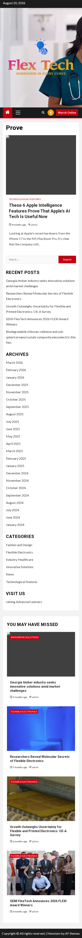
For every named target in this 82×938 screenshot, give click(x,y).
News (10, 574)
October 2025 (16, 399)
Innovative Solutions (19, 567)
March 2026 (14, 362)
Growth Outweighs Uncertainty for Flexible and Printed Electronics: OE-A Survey (38, 831)
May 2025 (13, 436)
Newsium (53, 933)
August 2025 (14, 414)
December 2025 (17, 385)
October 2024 (16, 488)
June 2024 (13, 517)
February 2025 (16, 458)
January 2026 (15, 377)
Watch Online (67, 112)
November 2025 (17, 392)
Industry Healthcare (19, 559)
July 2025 (12, 421)
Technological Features (25, 199)
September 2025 (17, 407)
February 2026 (16, 370)
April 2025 (13, 443)
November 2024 (17, 480)
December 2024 (17, 473)
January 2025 (15, 466)
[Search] (43, 112)
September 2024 (17, 495)
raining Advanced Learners (24, 602)
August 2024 (14, 502)
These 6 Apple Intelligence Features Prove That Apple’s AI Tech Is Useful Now (39, 211)
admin (34, 224)
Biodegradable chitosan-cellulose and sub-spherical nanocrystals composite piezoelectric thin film (41, 337)
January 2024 (15, 524)
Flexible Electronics (19, 552)
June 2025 (13, 429)
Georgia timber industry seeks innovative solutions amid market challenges (35, 687)
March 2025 (14, 451)
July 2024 (12, 510)
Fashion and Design (19, 545)
